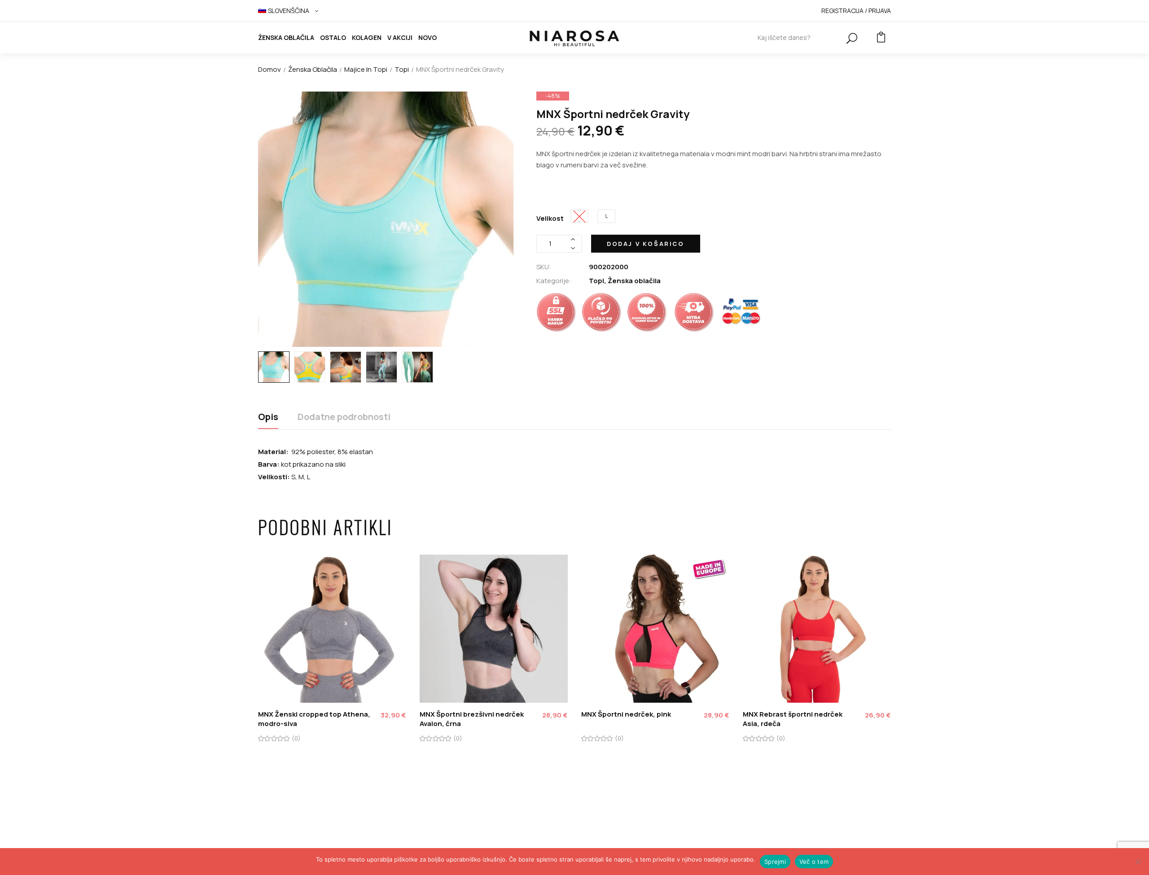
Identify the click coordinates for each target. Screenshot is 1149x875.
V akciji (399, 37)
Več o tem (814, 861)
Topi (402, 69)
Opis (268, 417)
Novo (427, 37)
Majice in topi (365, 69)
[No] (1137, 861)
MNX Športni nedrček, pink (626, 714)
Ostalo (333, 37)
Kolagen (367, 37)
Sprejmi (775, 861)
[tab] (268, 420)
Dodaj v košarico (645, 244)
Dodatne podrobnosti (344, 417)
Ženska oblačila (286, 37)
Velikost (550, 218)
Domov (269, 69)
